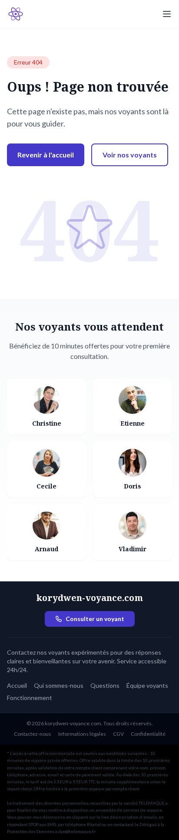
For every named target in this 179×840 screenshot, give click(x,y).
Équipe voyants (147, 685)
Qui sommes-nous (58, 685)
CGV (118, 734)
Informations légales (82, 734)
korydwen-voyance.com (89, 598)
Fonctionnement (29, 697)
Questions (104, 685)
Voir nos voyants (130, 154)
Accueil (17, 685)
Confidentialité (148, 734)
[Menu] (167, 14)
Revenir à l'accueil (45, 154)
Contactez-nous (32, 734)
